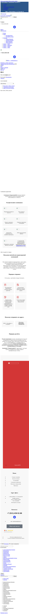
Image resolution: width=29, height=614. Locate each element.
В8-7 (2, 66)
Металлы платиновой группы (10, 558)
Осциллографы (6, 560)
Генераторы (6, 552)
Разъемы (5, 565)
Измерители (6, 553)
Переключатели (6, 561)
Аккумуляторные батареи (9, 549)
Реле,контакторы (7, 567)
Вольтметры (12, 64)
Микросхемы (6, 559)
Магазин (6, 64)
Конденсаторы (6, 554)
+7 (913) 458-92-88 (14, 513)
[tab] (9, 85)
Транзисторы (6, 570)
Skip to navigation (5, 1)
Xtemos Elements (9, 40)
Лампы (4, 556)
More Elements (9, 41)
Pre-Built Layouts (9, 36)
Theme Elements (9, 39)
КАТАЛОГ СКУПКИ (5, 15)
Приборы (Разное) (7, 564)
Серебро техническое (8, 568)
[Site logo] (3, 13)
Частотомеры (6, 571)
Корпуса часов (6, 555)
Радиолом (6, 543)
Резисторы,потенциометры (9, 566)
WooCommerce (9, 42)
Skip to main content (13, 1)
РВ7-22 (2, 70)
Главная (2, 64)
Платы (4, 562)
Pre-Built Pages (9, 35)
